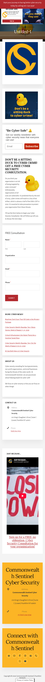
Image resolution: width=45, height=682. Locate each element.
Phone (8, 282)
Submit (11, 298)
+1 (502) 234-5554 (24, 615)
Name (7, 240)
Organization (10, 255)
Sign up (12, 21)
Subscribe (31, 146)
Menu (39, 14)
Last (25, 249)
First (6, 249)
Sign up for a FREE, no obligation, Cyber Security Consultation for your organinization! (22, 541)
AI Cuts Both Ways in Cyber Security (17, 351)
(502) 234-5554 (16, 431)
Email (7, 269)
